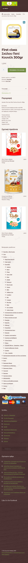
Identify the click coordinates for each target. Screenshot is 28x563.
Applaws (9, 267)
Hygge (8, 272)
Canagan (9, 300)
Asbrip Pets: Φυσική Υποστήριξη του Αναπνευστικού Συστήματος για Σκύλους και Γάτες (14, 467)
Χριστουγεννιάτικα (7, 375)
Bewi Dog (9, 302)
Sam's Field (9, 274)
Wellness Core (10, 292)
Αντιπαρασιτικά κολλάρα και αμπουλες (14, 312)
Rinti (8, 305)
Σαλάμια (7, 350)
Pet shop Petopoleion (9, 418)
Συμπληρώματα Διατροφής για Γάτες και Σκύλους (14, 355)
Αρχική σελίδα (6, 14)
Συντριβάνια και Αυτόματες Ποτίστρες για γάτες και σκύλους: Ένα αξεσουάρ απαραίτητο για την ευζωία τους (15, 487)
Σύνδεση (6, 441)
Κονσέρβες (18, 14)
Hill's (8, 289)
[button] (24, 22)
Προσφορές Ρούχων (7, 368)
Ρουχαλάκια (7, 327)
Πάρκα (6, 343)
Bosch (8, 269)
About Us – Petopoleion (9, 415)
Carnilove (9, 294)
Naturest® (9, 282)
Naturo (8, 287)
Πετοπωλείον (7, 435)
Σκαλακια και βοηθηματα (11, 338)
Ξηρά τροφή (8, 262)
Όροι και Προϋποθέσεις (9, 432)
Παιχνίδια (7, 320)
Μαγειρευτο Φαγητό (9, 259)
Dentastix (7, 332)
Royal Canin (9, 284)
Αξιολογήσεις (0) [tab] (6, 93)
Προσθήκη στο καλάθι (16, 70)
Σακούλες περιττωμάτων (10, 335)
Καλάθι (5, 426)
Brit (8, 297)
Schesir (8, 279)
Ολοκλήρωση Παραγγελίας (10, 429)
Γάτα (4, 254)
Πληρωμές (6, 438)
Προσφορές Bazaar (7, 363)
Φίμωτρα (7, 325)
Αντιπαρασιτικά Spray (10, 330)
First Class (8, 81)
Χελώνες (5, 386)
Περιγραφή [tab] (4, 88)
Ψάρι (4, 388)
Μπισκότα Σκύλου (9, 315)
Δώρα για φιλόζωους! (8, 383)
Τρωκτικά (5, 370)
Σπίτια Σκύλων (8, 340)
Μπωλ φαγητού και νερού (11, 317)
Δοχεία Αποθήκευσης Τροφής (11, 348)
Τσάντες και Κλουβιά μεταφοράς (10, 381)
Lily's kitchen (10, 307)
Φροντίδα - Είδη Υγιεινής (9, 251)
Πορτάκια (5, 373)
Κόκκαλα (7, 322)
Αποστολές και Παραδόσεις (10, 421)
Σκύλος (13, 14)
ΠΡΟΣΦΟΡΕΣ (6, 378)
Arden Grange (10, 310)
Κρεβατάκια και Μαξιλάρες (9, 365)
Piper (8, 277)
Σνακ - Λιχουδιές (9, 353)
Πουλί (4, 360)
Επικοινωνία (7, 424)
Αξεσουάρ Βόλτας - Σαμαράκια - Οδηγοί (14, 345)
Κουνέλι (5, 358)
